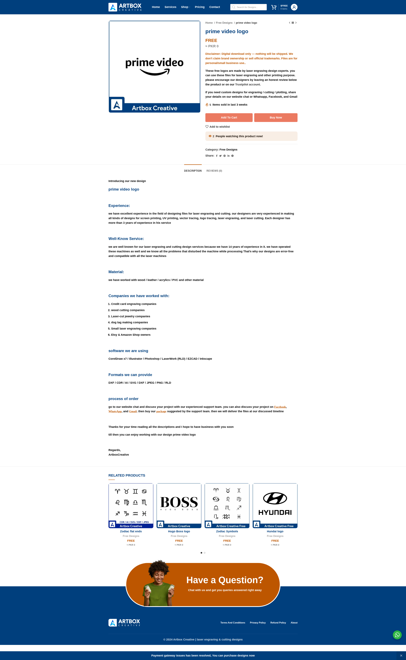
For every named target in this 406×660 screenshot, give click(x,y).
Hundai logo (275, 531)
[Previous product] (289, 22)
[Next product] (296, 22)
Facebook (280, 406)
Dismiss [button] (401, 655)
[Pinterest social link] (225, 156)
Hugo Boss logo (179, 531)
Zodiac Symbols (227, 531)
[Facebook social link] (216, 156)
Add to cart (229, 117)
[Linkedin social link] (228, 156)
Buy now (276, 117)
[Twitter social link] (220, 156)
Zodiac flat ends (131, 531)
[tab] (193, 169)
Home (209, 22)
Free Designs (224, 22)
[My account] (294, 7)
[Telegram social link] (232, 156)
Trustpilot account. (248, 84)
